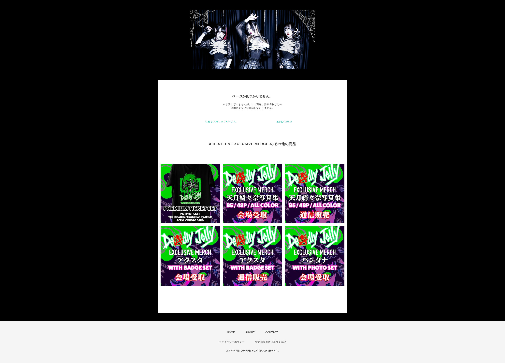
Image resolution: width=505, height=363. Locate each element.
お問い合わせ (284, 121)
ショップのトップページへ (220, 121)
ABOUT (250, 332)
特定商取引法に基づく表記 (270, 341)
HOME (231, 332)
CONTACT (271, 332)
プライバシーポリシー (232, 341)
